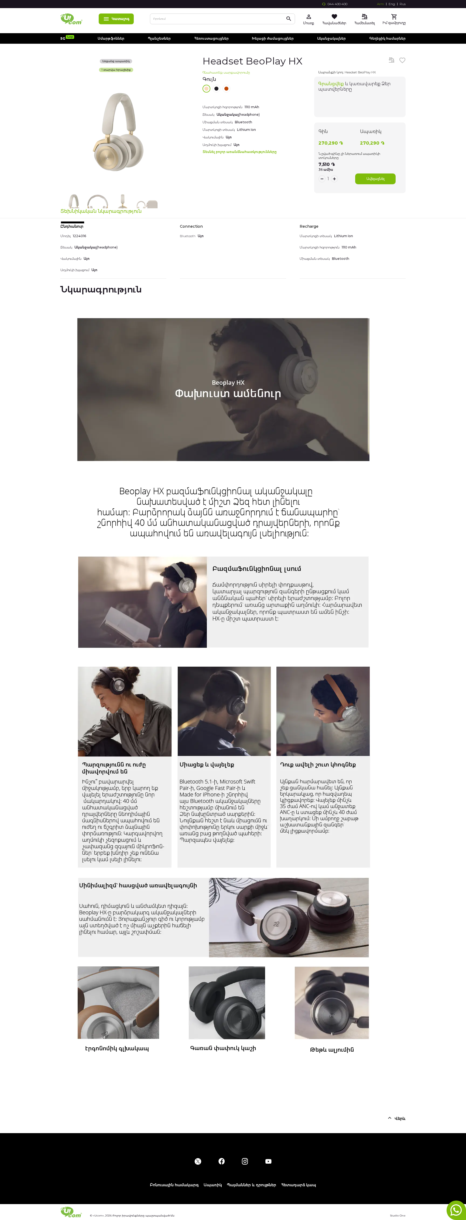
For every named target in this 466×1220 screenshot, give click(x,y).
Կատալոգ (120, 19)
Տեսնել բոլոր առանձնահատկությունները (240, 152)
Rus (403, 4)
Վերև (400, 1118)
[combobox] (222, 18)
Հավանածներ (334, 23)
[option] (206, 89)
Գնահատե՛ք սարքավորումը (226, 72)
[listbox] (252, 89)
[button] (72, 206)
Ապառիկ (213, 1184)
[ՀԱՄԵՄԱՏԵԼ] (391, 60)
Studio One (398, 1215)
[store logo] (71, 18)
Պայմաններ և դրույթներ (251, 1184)
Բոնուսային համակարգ (174, 1184)
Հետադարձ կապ (298, 1184)
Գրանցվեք (331, 83)
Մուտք (308, 23)
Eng (392, 4)
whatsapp (456, 1210)
